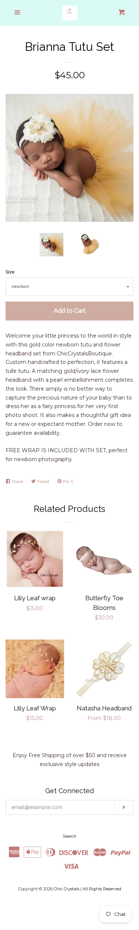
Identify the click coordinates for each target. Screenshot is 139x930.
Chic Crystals (66, 888)
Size (10, 272)
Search (69, 836)
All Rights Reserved (102, 888)
